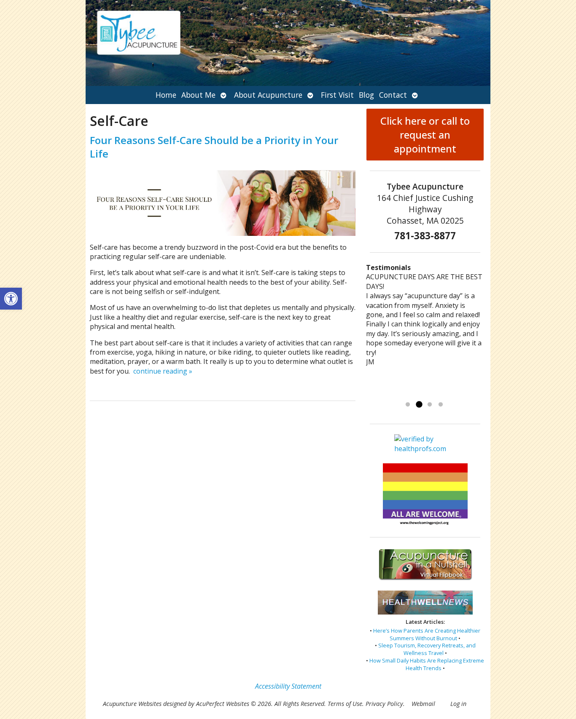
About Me (198, 95)
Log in (458, 704)
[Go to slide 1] (408, 405)
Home (166, 95)
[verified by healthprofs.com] (425, 448)
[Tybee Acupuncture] (288, 43)
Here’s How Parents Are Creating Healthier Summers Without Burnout (426, 634)
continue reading (162, 371)
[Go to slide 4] (440, 405)
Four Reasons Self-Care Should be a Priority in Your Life (214, 146)
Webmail (423, 704)
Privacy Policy (384, 704)
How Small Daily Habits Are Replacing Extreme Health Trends (426, 664)
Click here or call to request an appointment (425, 134)
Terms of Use (345, 704)
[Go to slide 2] (419, 405)
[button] (11, 299)
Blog (366, 95)
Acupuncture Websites (132, 704)
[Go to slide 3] (429, 405)
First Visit (337, 95)
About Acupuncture (268, 95)
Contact (393, 95)
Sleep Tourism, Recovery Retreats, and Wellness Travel (427, 649)
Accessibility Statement (288, 686)
